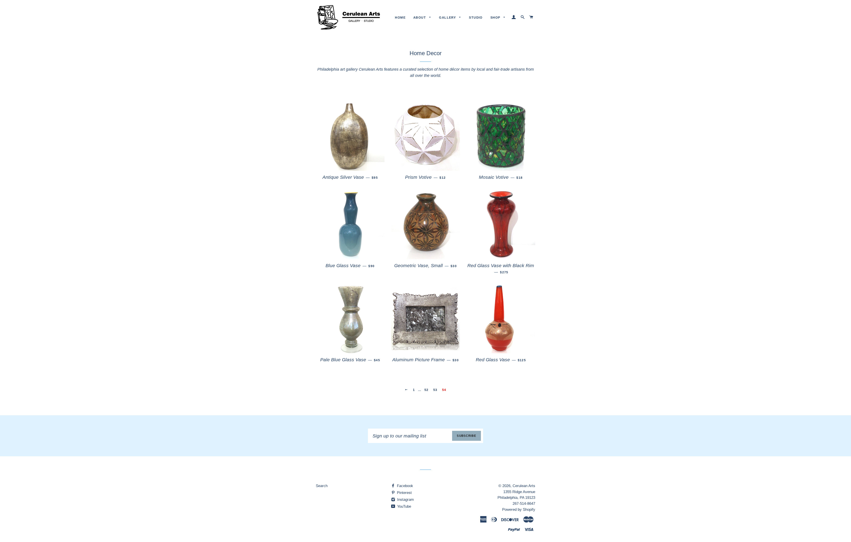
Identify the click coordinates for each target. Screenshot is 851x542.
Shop (496, 17)
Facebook (404, 486)
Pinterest (404, 493)
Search (322, 486)
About (420, 17)
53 (435, 390)
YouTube (403, 506)
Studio (475, 17)
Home (400, 17)
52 (426, 390)
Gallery (448, 17)
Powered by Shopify (518, 509)
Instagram (405, 499)
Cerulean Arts (524, 486)
